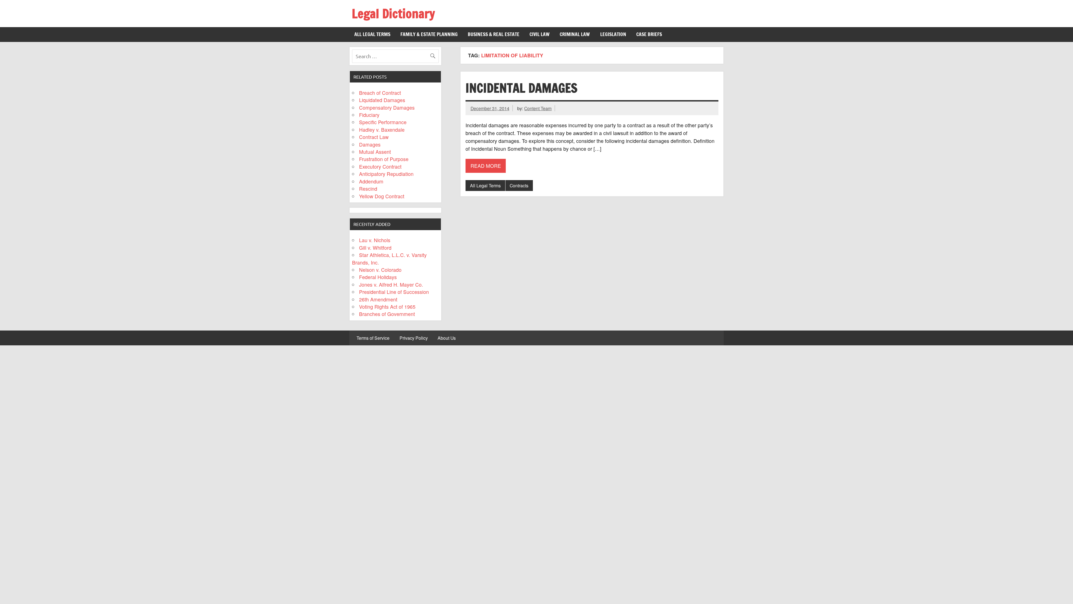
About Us (447, 338)
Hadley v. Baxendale (382, 129)
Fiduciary (369, 114)
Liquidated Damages (382, 99)
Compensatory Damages (387, 107)
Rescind (368, 188)
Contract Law (374, 136)
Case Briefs (649, 34)
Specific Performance (383, 122)
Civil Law (540, 34)
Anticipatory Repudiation (386, 173)
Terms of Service (373, 338)
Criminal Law (575, 34)
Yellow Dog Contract (381, 196)
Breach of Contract (380, 92)
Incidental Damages (521, 87)
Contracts (519, 185)
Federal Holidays (378, 276)
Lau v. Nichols (374, 240)
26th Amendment (378, 299)
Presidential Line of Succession (394, 291)
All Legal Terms (372, 34)
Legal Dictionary (393, 13)
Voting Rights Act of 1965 (387, 306)
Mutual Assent (375, 151)
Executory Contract (380, 166)
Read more (486, 165)
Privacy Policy (414, 338)
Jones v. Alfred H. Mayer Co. (391, 284)
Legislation (613, 34)
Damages (370, 144)
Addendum (371, 181)
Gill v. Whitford (375, 247)
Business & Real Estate (493, 34)
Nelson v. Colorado (380, 269)
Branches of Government (387, 313)
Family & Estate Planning (429, 34)
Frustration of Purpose (384, 158)
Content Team (538, 108)
